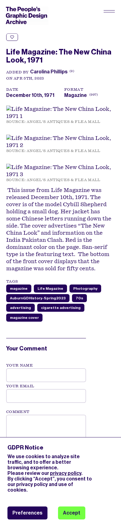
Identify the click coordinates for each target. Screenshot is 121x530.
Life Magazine (50, 288)
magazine (19, 288)
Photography (85, 288)
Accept (71, 513)
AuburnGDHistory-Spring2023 (38, 298)
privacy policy (65, 473)
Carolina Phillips (49, 72)
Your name (19, 365)
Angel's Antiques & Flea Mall (64, 122)
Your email (20, 386)
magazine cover (24, 317)
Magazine (75, 95)
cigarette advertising (61, 308)
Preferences (27, 513)
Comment (17, 412)
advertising (20, 308)
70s (79, 298)
